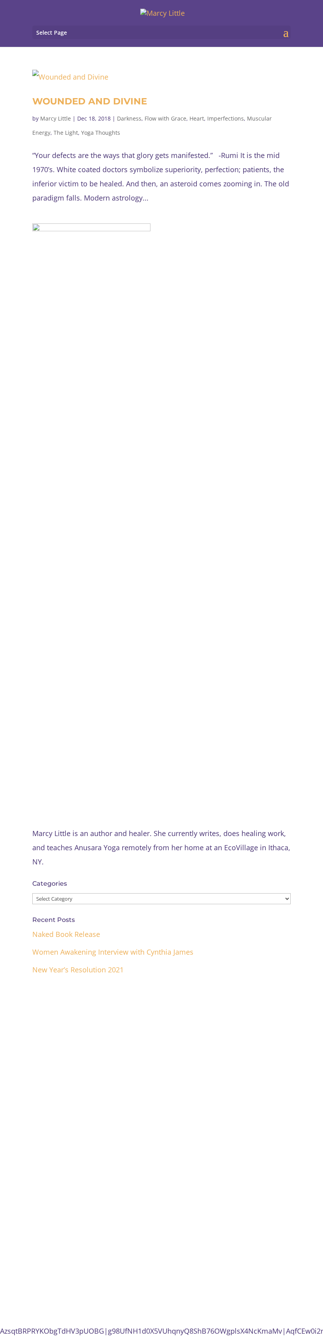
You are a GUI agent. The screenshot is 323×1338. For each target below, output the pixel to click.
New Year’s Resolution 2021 (78, 969)
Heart (196, 118)
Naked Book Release (66, 934)
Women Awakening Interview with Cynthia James (112, 952)
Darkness (129, 118)
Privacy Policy (161, 1259)
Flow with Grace (165, 118)
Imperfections (225, 118)
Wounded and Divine (89, 101)
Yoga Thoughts (100, 132)
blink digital (206, 1285)
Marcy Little (55, 118)
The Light (66, 132)
